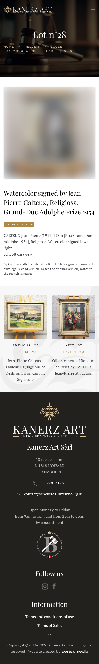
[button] (93, 9)
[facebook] (54, 586)
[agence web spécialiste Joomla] (74, 651)
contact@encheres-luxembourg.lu (53, 494)
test (49, 634)
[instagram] (45, 586)
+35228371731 (53, 483)
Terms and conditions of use (49, 616)
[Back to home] (28, 9)
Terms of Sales (49, 625)
